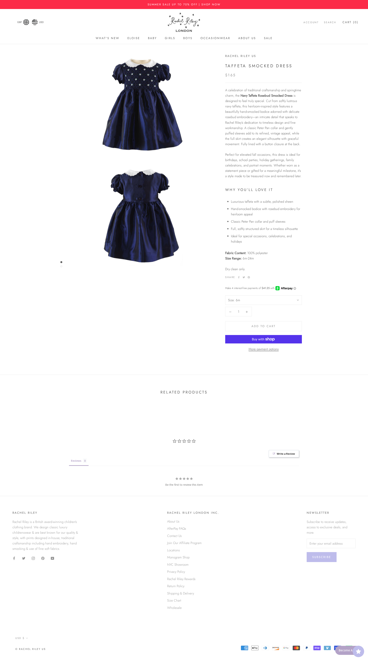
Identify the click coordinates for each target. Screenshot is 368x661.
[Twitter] (244, 277)
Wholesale (174, 607)
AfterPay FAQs (176, 528)
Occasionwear (215, 38)
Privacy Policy (176, 571)
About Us (247, 38)
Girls (170, 38)
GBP (19, 22)
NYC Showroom (178, 564)
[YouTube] (52, 558)
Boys (187, 38)
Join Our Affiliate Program (184, 543)
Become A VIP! (348, 650)
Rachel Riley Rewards (181, 579)
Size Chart (174, 600)
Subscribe (321, 557)
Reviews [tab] (76, 461)
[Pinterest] (249, 277)
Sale (268, 38)
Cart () (350, 22)
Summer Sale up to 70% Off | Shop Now (184, 4)
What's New (107, 38)
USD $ (20, 638)
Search (330, 22)
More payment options (264, 349)
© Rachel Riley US (30, 649)
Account (311, 22)
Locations (173, 550)
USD (41, 22)
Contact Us (174, 535)
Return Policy (175, 586)
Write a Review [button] (286, 453)
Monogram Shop (178, 557)
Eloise (133, 38)
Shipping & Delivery (180, 593)
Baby (152, 38)
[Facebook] (239, 277)
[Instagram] (33, 558)
